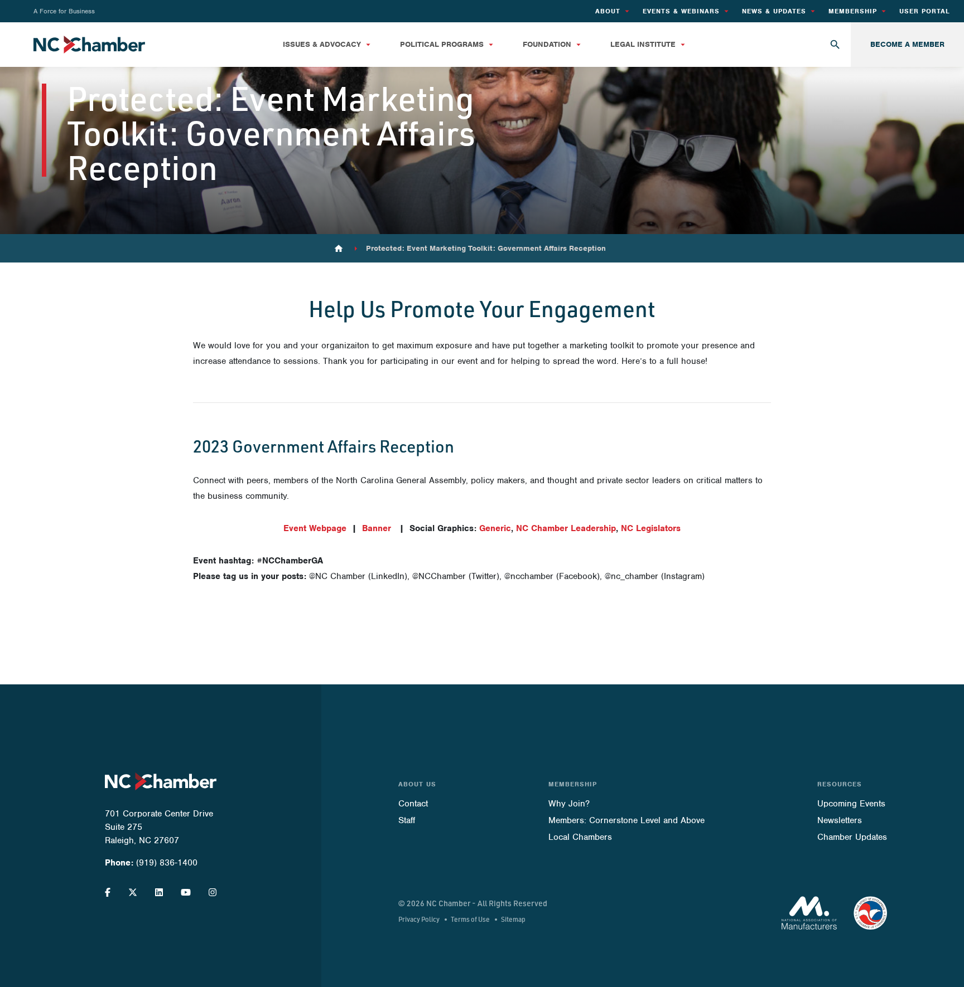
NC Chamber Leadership (566, 528)
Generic (495, 528)
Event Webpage (314, 528)
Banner (376, 528)
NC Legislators (651, 528)
